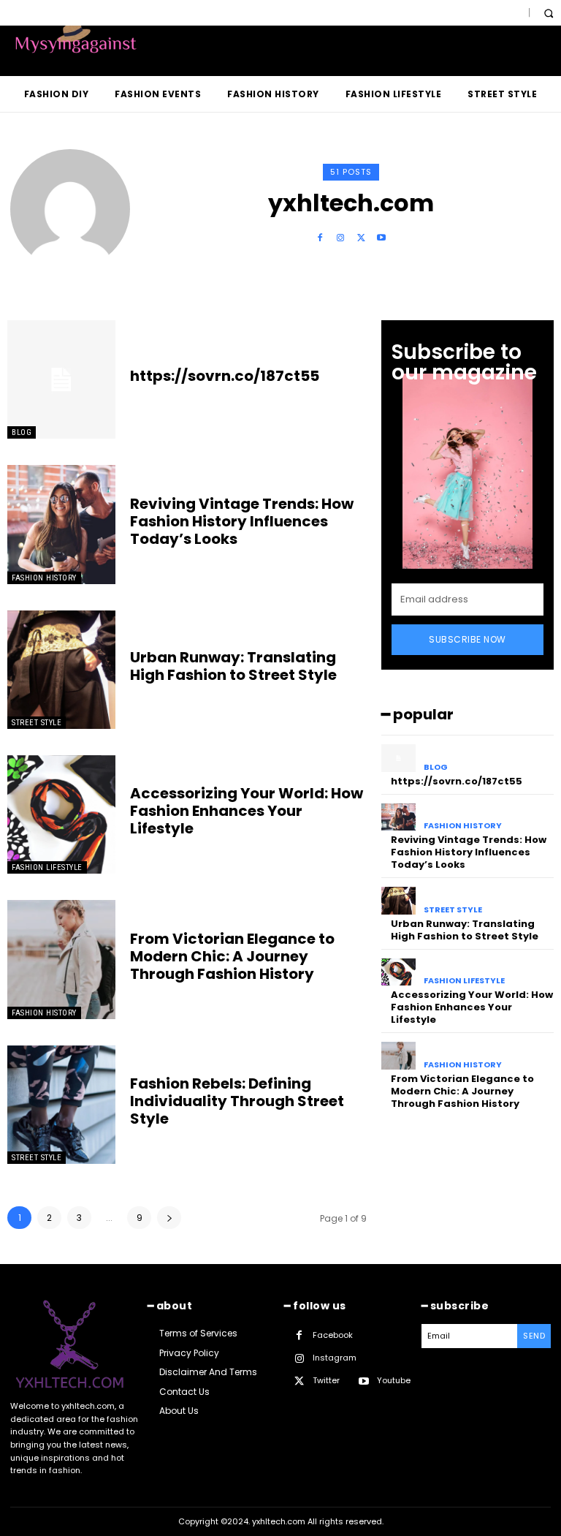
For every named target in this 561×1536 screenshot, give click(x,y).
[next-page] (169, 1217)
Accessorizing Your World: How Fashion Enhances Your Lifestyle (246, 811)
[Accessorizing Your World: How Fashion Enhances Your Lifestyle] (61, 814)
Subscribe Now (467, 639)
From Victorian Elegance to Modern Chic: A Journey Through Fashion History (232, 956)
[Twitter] (361, 238)
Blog (21, 432)
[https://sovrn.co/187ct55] (61, 379)
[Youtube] (381, 238)
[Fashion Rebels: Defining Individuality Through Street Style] (61, 1104)
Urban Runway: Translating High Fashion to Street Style (233, 666)
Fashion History (44, 578)
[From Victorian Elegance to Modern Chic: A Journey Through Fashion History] (61, 959)
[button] (548, 13)
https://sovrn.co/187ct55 (224, 376)
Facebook (333, 1335)
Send (534, 1336)
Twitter (326, 1380)
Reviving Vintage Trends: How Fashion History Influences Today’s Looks (242, 521)
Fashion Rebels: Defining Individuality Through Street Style (237, 1101)
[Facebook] (320, 238)
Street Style (36, 722)
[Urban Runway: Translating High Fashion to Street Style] (61, 669)
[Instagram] (340, 238)
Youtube (394, 1380)
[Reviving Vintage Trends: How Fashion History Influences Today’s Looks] (61, 524)
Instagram (334, 1357)
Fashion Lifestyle (47, 867)
